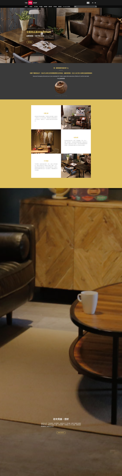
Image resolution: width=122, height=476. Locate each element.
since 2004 (61, 95)
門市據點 (41, 6)
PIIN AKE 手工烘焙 (66, 6)
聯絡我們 (60, 6)
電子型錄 (36, 6)
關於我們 (50, 6)
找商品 (26, 6)
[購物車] (92, 2)
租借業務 (45, 6)
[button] (29, 42)
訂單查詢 (55, 6)
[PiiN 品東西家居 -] (31, 2)
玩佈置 (31, 6)
